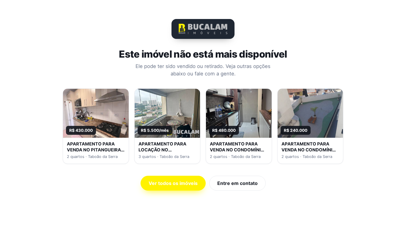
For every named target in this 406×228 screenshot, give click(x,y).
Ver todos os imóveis (173, 183)
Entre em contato (237, 183)
